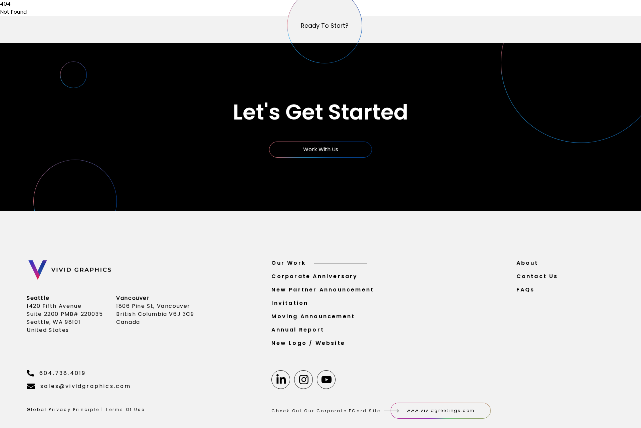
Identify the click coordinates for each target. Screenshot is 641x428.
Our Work (288, 263)
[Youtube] (326, 379)
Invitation (289, 303)
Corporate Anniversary (314, 276)
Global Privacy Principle (63, 409)
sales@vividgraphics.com (85, 386)
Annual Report (297, 330)
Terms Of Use (125, 409)
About (527, 263)
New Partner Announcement (322, 289)
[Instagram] (303, 379)
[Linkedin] (280, 379)
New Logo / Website (308, 343)
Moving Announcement (313, 316)
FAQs (525, 289)
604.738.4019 (62, 373)
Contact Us (537, 276)
